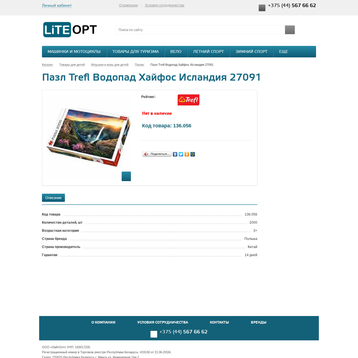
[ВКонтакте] (175, 154)
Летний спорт (208, 52)
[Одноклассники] (187, 154)
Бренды (259, 322)
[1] (144, 102)
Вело (176, 52)
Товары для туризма (135, 52)
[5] (166, 102)
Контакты (219, 322)
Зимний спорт (251, 52)
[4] (161, 102)
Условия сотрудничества (164, 5)
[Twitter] (181, 154)
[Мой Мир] (193, 154)
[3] (155, 102)
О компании (128, 5)
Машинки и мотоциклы (74, 52)
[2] (149, 102)
